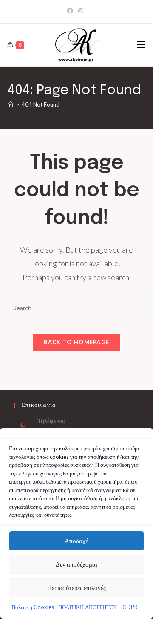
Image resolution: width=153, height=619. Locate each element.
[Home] (10, 104)
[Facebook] (71, 10)
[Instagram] (81, 10)
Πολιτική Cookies (32, 607)
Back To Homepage (77, 342)
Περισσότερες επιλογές (76, 587)
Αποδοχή (77, 540)
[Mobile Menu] (141, 45)
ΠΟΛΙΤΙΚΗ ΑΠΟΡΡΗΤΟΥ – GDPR (98, 607)
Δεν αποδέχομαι (76, 564)
